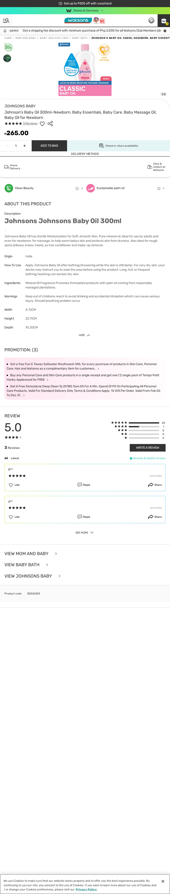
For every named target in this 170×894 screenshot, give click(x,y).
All (6, 458)
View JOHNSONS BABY (28, 576)
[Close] (163, 881)
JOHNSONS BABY (20, 106)
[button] (164, 20)
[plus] (24, 146)
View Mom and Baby (26, 553)
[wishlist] (42, 123)
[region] (85, 884)
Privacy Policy (86, 889)
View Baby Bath (22, 564)
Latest (15, 458)
